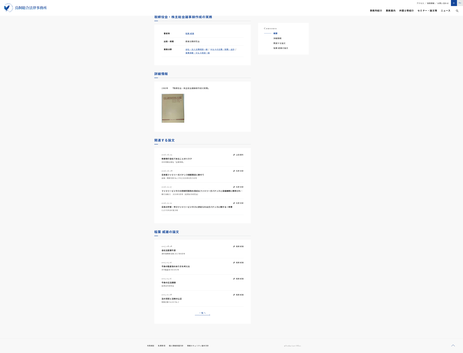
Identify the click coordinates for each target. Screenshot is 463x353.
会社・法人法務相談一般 (196, 49)
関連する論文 (279, 43)
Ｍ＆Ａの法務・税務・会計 (222, 49)
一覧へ (202, 312)
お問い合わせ (443, 3)
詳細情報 (277, 38)
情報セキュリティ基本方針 (198, 345)
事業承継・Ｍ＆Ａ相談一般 (197, 52)
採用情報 (431, 3)
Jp (454, 3)
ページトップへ (453, 345)
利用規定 (150, 345)
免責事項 (161, 345)
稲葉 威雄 (189, 33)
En (460, 3)
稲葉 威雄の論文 (280, 48)
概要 (275, 33)
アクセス (420, 3)
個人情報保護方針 (176, 345)
